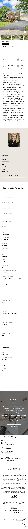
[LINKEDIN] (10, 503)
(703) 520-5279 (8, 452)
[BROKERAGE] (23, 503)
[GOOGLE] (17, 503)
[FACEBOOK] (4, 503)
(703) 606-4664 (8, 448)
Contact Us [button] (14, 426)
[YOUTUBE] (14, 503)
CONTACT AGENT (14, 175)
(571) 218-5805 (5, 161)
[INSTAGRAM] (7, 503)
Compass (10, 475)
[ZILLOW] (20, 503)
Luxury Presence (14, 512)
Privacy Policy (20, 520)
